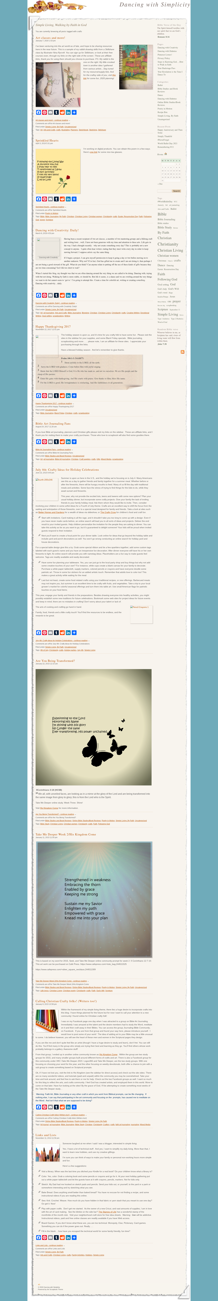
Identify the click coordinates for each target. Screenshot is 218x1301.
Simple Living (89, 650)
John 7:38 (162, 344)
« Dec (160, 183)
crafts (58, 130)
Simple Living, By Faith (54, 127)
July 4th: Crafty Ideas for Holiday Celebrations (67, 470)
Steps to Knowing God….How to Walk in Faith (170, 63)
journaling (135, 1124)
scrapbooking (58, 316)
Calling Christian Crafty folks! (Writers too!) (66, 1001)
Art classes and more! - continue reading (52, 120)
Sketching (93, 130)
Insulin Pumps (163, 296)
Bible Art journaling (62, 459)
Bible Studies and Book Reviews (58, 456)
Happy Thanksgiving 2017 (53, 326)
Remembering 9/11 (166, 146)
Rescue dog (161, 305)
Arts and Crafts (49, 130)
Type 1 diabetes (164, 318)
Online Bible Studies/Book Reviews (86, 821)
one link (93, 152)
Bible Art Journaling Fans (53, 423)
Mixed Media (106, 459)
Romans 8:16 (164, 36)
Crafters (106, 1124)
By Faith (62, 216)
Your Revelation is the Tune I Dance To (170, 73)
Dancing (170, 265)
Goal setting (47, 316)
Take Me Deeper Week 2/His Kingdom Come (66, 834)
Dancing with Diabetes (167, 51)
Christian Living (81, 216)
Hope (171, 292)
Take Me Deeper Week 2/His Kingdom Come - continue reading (61, 981)
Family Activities (78, 1255)
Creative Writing (133, 313)
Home (160, 154)
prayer (42, 220)
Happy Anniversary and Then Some (170, 131)
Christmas (162, 260)
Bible (42, 216)
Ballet (160, 85)
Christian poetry (69, 991)
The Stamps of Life (107, 1212)
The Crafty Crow (108, 512)
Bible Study (44, 824)
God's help (162, 288)
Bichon (175, 228)
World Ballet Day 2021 (167, 143)
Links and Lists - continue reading (49, 1245)
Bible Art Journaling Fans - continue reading (53, 449)
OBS (169, 301)
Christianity (107, 216)
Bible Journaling (52, 216)
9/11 (175, 201)
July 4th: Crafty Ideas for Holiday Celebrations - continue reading (61, 640)
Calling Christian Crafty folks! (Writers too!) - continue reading (60, 1115)
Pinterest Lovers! (165, 54)
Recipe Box (162, 112)
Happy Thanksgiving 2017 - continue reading (54, 403)
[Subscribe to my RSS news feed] (171, 352)
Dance (160, 95)
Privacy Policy (164, 58)
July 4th (80, 650)
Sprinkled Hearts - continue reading (50, 207)
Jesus (172, 296)
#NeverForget (163, 139)
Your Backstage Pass (166, 68)
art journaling (48, 313)
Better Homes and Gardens (51, 512)
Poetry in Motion (51, 213)
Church (170, 261)
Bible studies (163, 223)
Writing (67, 316)
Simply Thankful (165, 136)
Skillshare (102, 130)
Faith (141, 216)
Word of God (162, 322)
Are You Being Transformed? (55, 661)
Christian (70, 216)
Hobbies (88, 1255)
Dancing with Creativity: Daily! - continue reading (55, 303)
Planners (74, 130)
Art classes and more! (50, 38)
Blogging (85, 313)
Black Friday (59, 413)
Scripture (49, 220)
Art (41, 130)
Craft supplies (84, 459)
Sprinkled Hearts (47, 140)
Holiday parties (70, 650)
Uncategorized (70, 127)
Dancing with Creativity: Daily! (57, 230)
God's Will (100, 991)
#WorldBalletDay (165, 201)
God (172, 284)
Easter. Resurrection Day (128, 216)
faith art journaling (123, 1124)
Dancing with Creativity (168, 47)
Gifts (98, 459)
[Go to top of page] (39, 1285)
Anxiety (161, 205)
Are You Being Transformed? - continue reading (55, 814)
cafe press (44, 991)
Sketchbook (83, 130)
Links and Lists (46, 1135)
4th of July (44, 650)
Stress (181, 315)
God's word (162, 292)
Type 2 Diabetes (177, 318)
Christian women (95, 216)
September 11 (175, 309)
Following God (104, 824)
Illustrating (65, 130)
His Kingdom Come (49, 808)
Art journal (44, 1124)
